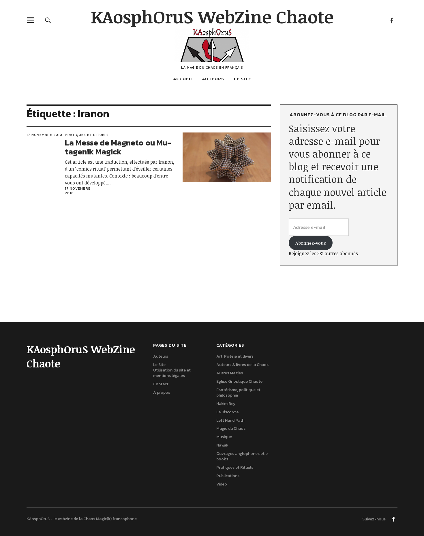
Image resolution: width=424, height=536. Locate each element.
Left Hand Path (230, 420)
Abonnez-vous (310, 243)
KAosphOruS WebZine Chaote (212, 16)
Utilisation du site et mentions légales (172, 373)
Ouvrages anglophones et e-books (243, 456)
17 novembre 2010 (44, 134)
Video (221, 484)
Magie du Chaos (230, 428)
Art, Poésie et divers (235, 356)
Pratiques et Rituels (87, 134)
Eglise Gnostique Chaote (239, 381)
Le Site (242, 78)
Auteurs (213, 78)
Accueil (183, 78)
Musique (224, 437)
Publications (227, 476)
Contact (160, 384)
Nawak (222, 445)
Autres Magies (229, 373)
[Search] (48, 20)
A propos (161, 392)
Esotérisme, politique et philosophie (238, 392)
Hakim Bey (225, 404)
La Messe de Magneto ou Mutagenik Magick (118, 147)
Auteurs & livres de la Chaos (242, 365)
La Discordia (227, 412)
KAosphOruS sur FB (391, 20)
